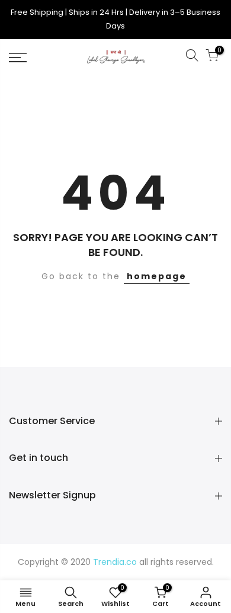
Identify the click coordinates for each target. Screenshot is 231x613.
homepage (157, 276)
